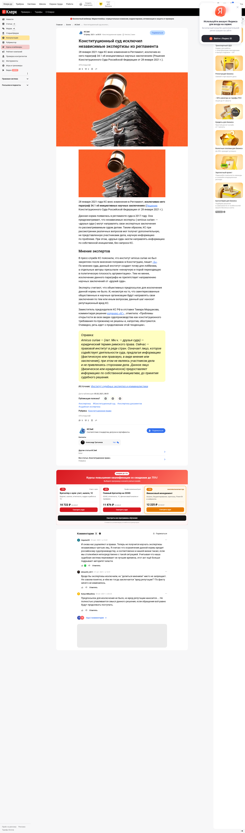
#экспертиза (85, 403)
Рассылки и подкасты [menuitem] (11, 85)
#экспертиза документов (129, 403)
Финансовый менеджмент (159, 493)
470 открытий (84, 416)
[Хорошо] (105, 398)
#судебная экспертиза (89, 407)
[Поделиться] (96, 69)
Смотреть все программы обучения (122, 518)
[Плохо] (120, 398)
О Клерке (50, 12)
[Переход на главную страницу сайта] (9, 12)
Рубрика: (83, 411)
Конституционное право (111, 34)
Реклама (21, 827)
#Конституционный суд (104, 403)
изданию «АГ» (115, 313)
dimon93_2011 (87, 572)
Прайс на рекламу (9, 827)
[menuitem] (15, 19)
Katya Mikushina (88, 594)
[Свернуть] (242, 831)
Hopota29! (85, 540)
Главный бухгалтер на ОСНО (116, 493)
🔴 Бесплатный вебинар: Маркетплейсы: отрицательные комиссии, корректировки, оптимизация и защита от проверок (122, 19)
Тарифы (38, 12)
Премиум (25, 12)
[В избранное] (92, 69)
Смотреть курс (79, 510)
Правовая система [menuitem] (10, 79)
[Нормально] (112, 398)
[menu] (16, 45)
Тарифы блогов (8, 830)
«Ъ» (155, 261)
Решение (151, 205)
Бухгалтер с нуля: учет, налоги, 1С (76, 493)
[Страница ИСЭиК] (81, 32)
